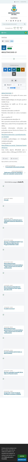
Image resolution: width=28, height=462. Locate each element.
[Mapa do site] (18, 21)
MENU (4, 32)
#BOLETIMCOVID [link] (6, 93)
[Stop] (15, 80)
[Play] (12, 80)
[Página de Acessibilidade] (20, 21)
